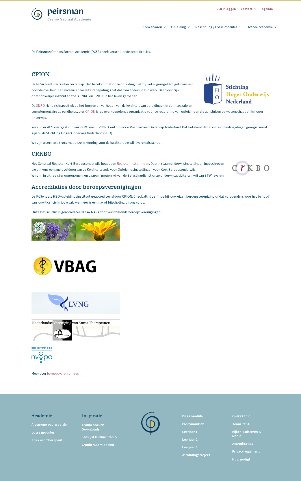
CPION (90, 111)
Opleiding (178, 27)
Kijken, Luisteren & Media (246, 434)
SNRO (40, 105)
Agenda (267, 9)
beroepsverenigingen (63, 373)
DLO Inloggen (226, 9)
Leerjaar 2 (189, 439)
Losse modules (43, 432)
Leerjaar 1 (189, 432)
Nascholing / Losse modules (216, 27)
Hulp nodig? (241, 459)
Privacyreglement (246, 451)
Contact (247, 9)
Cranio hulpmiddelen (98, 445)
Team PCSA (241, 424)
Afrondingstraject (196, 455)
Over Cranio (241, 416)
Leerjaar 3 (189, 447)
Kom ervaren (152, 27)
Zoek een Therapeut (47, 440)
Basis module (192, 416)
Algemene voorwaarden (50, 424)
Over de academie (260, 27)
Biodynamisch (193, 424)
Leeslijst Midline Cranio (99, 437)
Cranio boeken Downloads (93, 427)
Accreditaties (242, 444)
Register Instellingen (133, 163)
